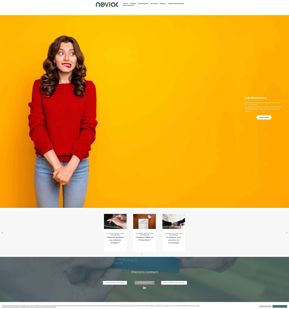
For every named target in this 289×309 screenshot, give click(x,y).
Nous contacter (128, 5)
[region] (144, 111)
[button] (148, 3)
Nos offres (154, 3)
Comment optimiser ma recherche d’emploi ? (115, 240)
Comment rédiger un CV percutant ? (144, 238)
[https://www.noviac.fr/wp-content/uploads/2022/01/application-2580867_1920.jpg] (144, 221)
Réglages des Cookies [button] (265, 306)
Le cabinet (133, 3)
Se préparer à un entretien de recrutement (174, 240)
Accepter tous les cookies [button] (279, 306)
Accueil (125, 3)
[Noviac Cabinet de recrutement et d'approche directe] (107, 4)
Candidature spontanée (176, 3)
